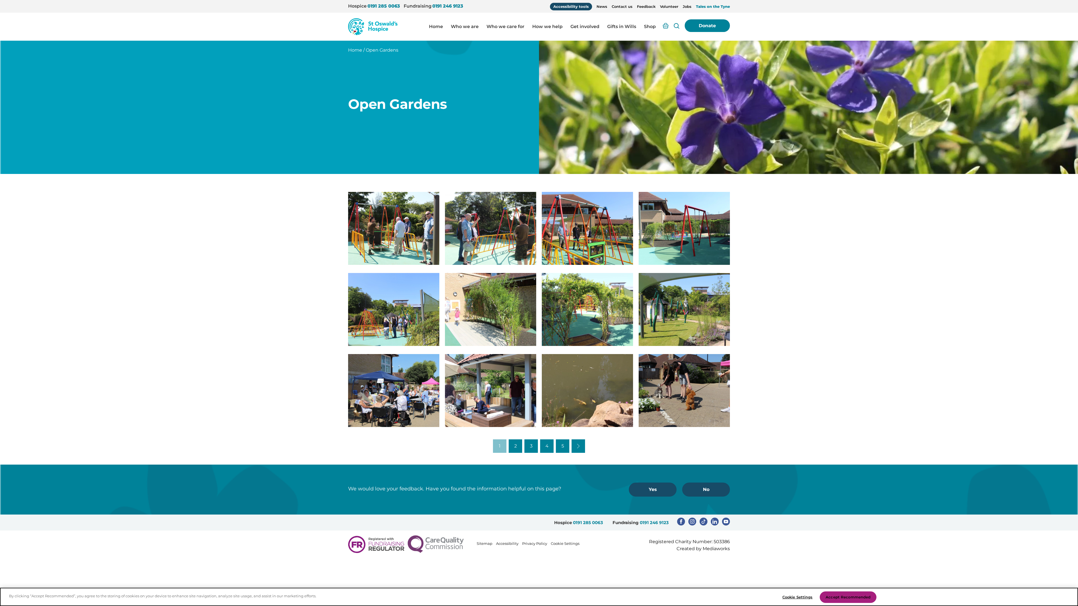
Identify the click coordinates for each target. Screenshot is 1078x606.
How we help (547, 26)
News (602, 6)
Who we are (465, 26)
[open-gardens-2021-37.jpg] (393, 228)
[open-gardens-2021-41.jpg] (393, 309)
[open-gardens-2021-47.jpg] (587, 390)
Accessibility (507, 543)
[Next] (578, 446)
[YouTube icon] (726, 521)
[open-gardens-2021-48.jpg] (684, 390)
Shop (650, 26)
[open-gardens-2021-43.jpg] (587, 309)
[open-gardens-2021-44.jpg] (684, 309)
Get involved (584, 26)
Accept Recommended (848, 597)
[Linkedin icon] (715, 521)
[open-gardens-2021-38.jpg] (490, 228)
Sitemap (484, 543)
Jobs (687, 6)
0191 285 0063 (383, 6)
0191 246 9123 (447, 6)
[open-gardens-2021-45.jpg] (393, 390)
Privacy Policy (534, 543)
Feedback (646, 6)
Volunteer (669, 6)
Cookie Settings (565, 543)
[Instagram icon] (692, 521)
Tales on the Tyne (713, 6)
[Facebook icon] (681, 521)
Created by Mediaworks (703, 548)
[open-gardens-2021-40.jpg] (684, 228)
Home (436, 26)
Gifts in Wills (621, 26)
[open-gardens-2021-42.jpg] (490, 309)
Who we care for (505, 26)
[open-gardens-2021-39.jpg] (587, 228)
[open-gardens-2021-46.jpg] (490, 390)
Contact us (622, 6)
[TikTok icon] (703, 521)
